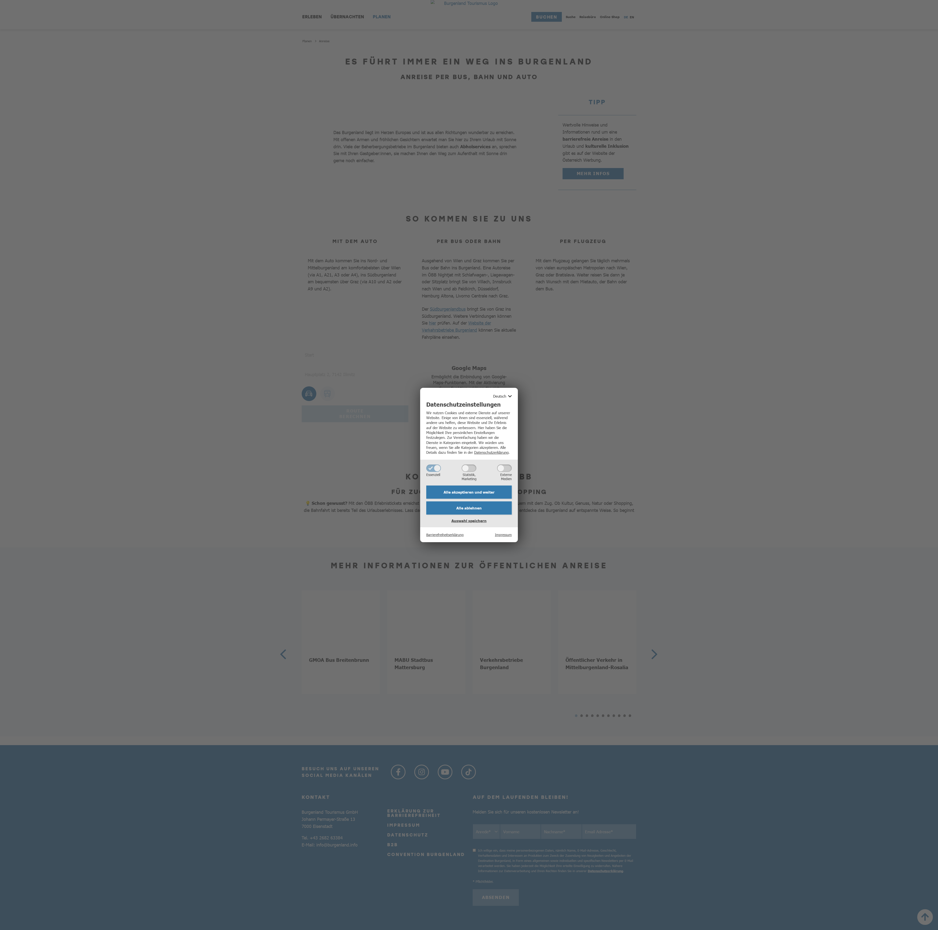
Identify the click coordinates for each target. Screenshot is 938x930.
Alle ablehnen (469, 508)
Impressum (503, 534)
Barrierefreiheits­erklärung (445, 534)
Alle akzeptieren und (469, 492)
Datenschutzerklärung (491, 452)
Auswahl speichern (469, 520)
